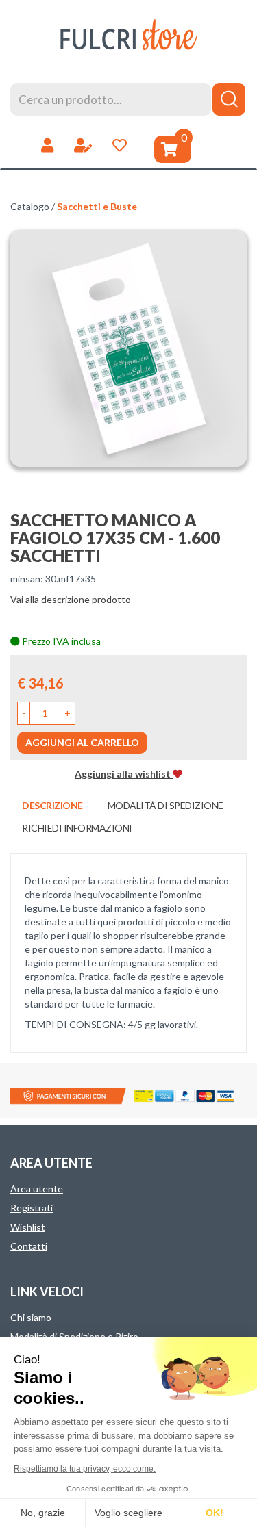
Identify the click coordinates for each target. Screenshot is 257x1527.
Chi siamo (30, 1317)
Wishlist (27, 1227)
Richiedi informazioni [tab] (77, 828)
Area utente (36, 1188)
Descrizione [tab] (52, 805)
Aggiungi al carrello (82, 742)
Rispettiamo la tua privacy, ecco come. (85, 1469)
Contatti (28, 1246)
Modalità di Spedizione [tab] (165, 805)
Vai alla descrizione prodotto (70, 599)
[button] (23, 713)
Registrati (31, 1208)
